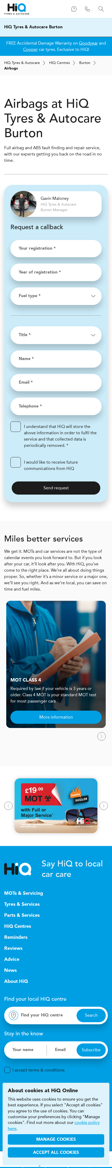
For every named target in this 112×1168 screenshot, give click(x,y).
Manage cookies (56, 1140)
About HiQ (16, 981)
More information (56, 717)
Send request (56, 487)
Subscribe (91, 1049)
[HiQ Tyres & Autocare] (16, 9)
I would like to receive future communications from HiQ (51, 465)
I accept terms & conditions (39, 1070)
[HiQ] (23, 869)
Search (91, 1015)
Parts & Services (22, 915)
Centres (59, 63)
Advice (11, 959)
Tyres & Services (22, 904)
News (10, 970)
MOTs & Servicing (23, 893)
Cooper (30, 49)
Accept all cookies (56, 1153)
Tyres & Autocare (22, 63)
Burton (84, 63)
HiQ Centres (17, 926)
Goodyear (88, 43)
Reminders (15, 937)
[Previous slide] (8, 806)
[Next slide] (101, 736)
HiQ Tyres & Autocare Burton (33, 27)
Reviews (13, 948)
